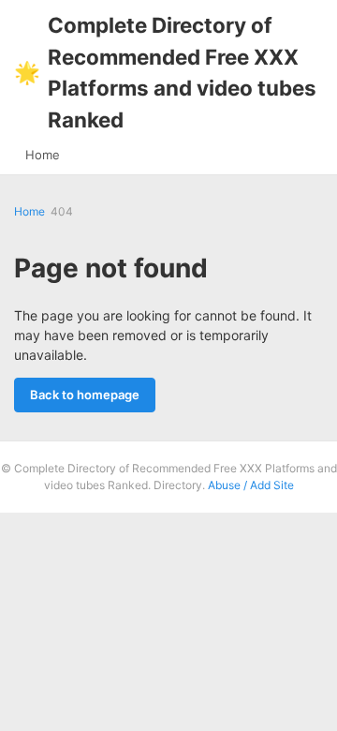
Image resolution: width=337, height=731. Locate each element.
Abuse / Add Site (251, 485)
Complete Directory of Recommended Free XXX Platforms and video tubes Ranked (165, 72)
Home (42, 154)
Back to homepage (84, 394)
